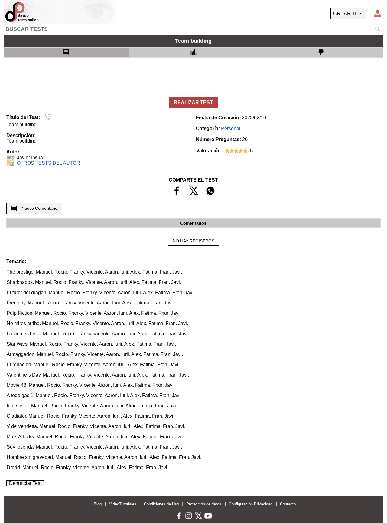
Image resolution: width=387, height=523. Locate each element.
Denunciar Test (25, 483)
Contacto (288, 504)
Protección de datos (203, 504)
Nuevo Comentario (39, 208)
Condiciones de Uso (161, 504)
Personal (230, 128)
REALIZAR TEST (193, 102)
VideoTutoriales (122, 504)
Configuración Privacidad (250, 504)
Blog (98, 504)
